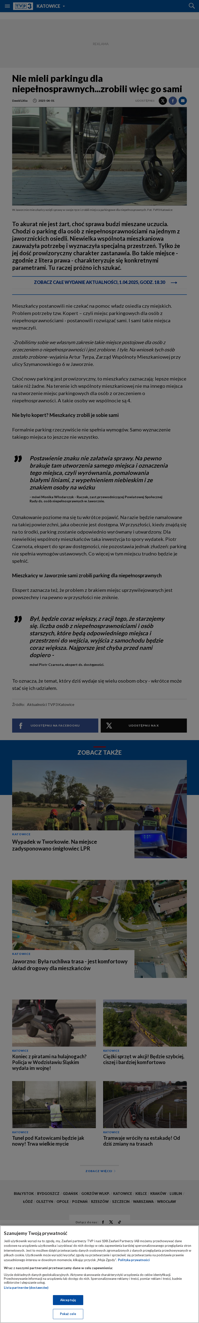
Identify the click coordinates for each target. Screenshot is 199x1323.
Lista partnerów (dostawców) (26, 1288)
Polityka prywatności (134, 1260)
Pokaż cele (68, 1314)
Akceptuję (68, 1300)
